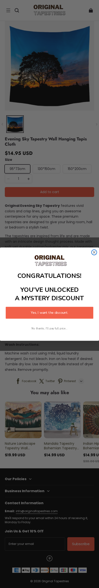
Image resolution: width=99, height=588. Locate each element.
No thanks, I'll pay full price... (49, 328)
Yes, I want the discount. (49, 312)
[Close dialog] (94, 252)
